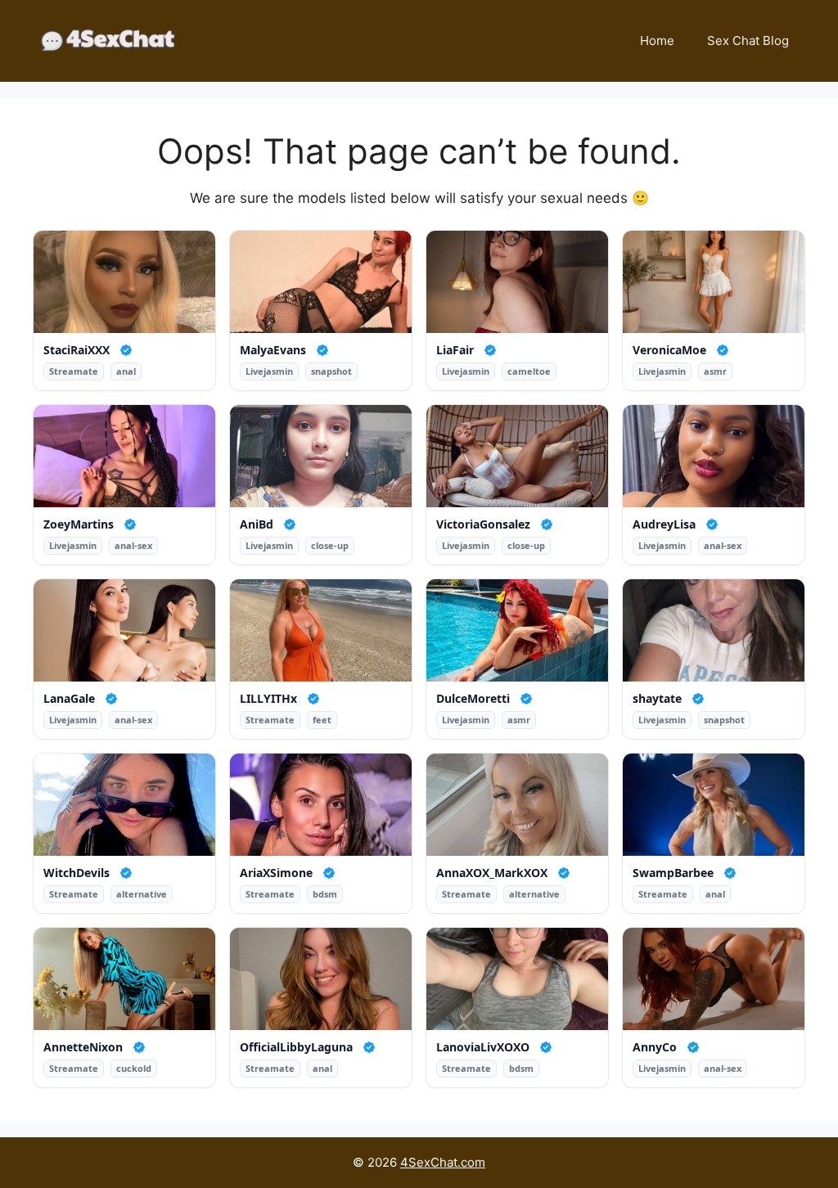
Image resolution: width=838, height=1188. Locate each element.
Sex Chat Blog (748, 40)
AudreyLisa (664, 524)
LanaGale (69, 698)
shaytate (657, 698)
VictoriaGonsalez (483, 524)
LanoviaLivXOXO (482, 1047)
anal (126, 371)
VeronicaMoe (669, 350)
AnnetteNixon (83, 1047)
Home (657, 40)
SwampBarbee (673, 873)
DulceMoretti (473, 698)
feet (322, 719)
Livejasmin (269, 371)
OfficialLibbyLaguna (296, 1047)
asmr (715, 371)
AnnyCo (655, 1047)
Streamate (73, 371)
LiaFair (455, 350)
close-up (330, 545)
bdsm (325, 894)
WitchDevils (76, 873)
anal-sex (133, 545)
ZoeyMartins (78, 524)
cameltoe (529, 371)
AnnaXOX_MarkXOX (491, 873)
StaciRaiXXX (76, 350)
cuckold (133, 1068)
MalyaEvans (273, 350)
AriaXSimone (276, 873)
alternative (141, 894)
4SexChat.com (442, 1162)
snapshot (331, 371)
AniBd (256, 524)
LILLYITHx (268, 698)
